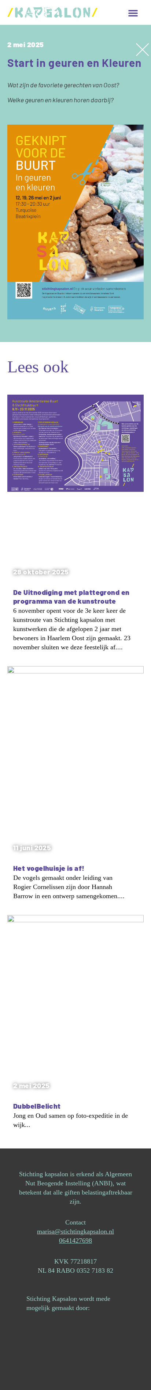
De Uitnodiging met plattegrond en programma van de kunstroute (71, 596)
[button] (133, 12)
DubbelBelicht (37, 1106)
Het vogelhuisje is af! (49, 868)
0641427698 (75, 1240)
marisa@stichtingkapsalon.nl (75, 1231)
